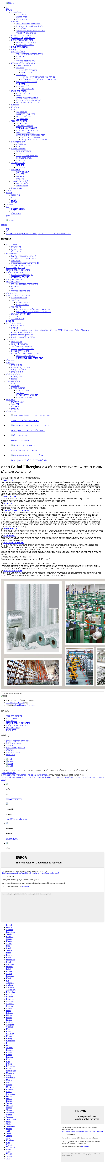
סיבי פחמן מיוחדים (18, 149)
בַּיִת (7, 7)
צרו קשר (9, 204)
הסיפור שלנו (16, 213)
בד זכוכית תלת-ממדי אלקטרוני (68, 777)
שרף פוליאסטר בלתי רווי (25, 61)
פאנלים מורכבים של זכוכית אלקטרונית (29, 460)
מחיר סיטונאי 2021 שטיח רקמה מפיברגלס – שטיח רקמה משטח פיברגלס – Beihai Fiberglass (52, 330)
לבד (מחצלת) (21, 144)
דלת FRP (20, 176)
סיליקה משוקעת (22, 183)
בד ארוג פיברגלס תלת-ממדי (24, 450)
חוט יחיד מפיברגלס (20, 440)
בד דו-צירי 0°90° (28, 72)
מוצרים (9, 10)
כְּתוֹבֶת (32, 700)
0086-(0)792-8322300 (15, 703)
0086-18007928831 (14, 799)
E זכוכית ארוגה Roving (41, 777)
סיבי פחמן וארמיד (18, 162)
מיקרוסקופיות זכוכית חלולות (22, 40)
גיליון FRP (20, 179)
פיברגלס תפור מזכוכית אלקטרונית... (28, 430)
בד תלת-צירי (21, 75)
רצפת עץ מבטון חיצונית (31, 137)
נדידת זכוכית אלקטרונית (21, 777)
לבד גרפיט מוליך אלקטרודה (27, 156)
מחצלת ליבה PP (22, 86)
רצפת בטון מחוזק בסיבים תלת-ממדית (30, 135)
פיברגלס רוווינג (16, 12)
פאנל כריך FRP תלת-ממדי (26, 128)
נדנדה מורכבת (21, 17)
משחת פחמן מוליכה (24, 158)
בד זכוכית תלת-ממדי (19, 121)
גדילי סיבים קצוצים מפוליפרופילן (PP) (30, 31)
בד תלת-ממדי (21, 123)
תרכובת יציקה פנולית (19, 47)
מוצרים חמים (42, 775)
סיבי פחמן (20, 165)
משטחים (19, 95)
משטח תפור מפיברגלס (13, 543)
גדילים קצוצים (16, 21)
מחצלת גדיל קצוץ (18, 51)
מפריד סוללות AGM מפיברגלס (28, 102)
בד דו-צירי (20, 68)
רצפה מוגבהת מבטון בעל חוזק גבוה (35, 139)
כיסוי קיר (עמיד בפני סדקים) (22, 335)
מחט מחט (15, 105)
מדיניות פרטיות (9, 775)
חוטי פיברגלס (21, 19)
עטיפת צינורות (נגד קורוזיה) (27, 98)
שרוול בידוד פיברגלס (12, 571)
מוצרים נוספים (16, 188)
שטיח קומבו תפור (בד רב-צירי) (23, 63)
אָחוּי (18, 58)
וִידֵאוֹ (8, 216)
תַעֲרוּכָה (14, 202)
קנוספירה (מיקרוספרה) (25, 44)
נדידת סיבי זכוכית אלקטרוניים (92, 777)
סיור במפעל (15, 195)
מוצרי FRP (15, 169)
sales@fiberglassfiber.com (23, 705)
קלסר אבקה (21, 56)
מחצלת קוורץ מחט (23, 116)
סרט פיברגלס (9, 496)
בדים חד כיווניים (10, 503)
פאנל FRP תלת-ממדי (24, 125)
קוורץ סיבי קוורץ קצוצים (25, 114)
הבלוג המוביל (22, 775)
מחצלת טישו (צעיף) (19, 91)
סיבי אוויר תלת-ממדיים (25, 132)
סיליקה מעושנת (22, 186)
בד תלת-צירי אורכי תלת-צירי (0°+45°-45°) (38, 77)
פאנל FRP (20, 174)
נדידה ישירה (21, 14)
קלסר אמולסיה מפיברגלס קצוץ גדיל (30, 54)
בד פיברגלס (8, 480)
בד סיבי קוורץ (21, 112)
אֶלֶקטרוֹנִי (9, 705)
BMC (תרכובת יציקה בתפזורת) (28, 24)
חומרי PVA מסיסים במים (26, 33)
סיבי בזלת (15, 107)
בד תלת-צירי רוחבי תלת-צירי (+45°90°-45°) (39, 79)
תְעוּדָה (13, 200)
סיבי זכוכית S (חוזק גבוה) (20, 35)
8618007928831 (12, 839)
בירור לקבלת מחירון (8, 773)
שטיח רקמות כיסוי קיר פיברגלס (28, 100)
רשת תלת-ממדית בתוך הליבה (27, 130)
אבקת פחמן (20, 160)
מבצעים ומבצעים (18, 209)
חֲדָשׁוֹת (9, 190)
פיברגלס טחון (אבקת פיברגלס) (23, 38)
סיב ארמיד (20, 167)
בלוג (7, 206)
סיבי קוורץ (15, 109)
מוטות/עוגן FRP (22, 172)
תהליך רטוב (21, 28)
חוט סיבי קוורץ (22, 119)
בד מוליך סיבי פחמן (23, 151)
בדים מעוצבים (10, 529)
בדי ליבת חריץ (9, 536)
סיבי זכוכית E (6, 777)
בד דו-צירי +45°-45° (29, 70)
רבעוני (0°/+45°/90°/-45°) (26, 81)
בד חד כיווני (20, 84)
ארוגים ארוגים (16, 49)
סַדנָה (13, 197)
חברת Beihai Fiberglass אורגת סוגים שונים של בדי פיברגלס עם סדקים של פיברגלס (38, 233)
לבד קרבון (20, 153)
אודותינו (9, 193)
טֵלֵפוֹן (26, 703)
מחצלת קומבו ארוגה (24, 65)
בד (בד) (19, 146)
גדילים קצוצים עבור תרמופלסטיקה (29, 26)
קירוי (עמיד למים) (23, 93)
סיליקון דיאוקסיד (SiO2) (20, 181)
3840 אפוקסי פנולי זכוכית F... (25, 420)
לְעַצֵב (13, 211)
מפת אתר (32, 775)
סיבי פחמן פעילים (18, 142)
